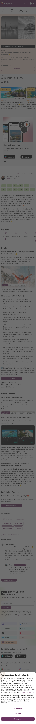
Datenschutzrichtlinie (28, 692)
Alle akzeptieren (18, 719)
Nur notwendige (18, 708)
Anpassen (18, 713)
